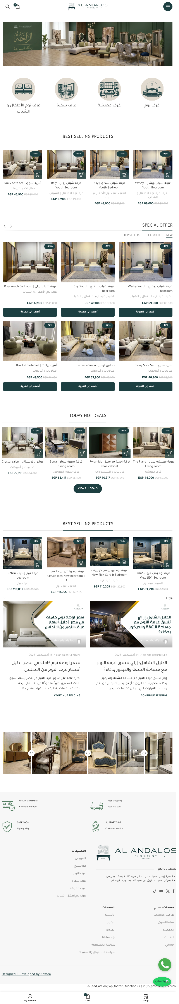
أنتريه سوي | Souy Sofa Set (22, 183)
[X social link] (168, 891)
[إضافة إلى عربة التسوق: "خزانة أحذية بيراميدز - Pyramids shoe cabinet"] (126, 453)
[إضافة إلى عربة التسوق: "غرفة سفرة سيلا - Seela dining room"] (82, 453)
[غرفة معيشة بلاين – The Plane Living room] (153, 442)
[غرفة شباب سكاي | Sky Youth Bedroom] (109, 164)
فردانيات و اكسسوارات (109, 472)
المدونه (110, 930)
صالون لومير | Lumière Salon (95, 365)
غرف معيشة (153, 472)
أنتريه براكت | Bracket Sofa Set (36, 365)
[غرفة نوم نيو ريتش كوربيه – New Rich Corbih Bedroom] (109, 551)
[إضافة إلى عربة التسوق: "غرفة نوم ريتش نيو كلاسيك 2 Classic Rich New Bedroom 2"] (81, 563)
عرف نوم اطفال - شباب (71, 896)
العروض (58, 472)
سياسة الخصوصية (103, 945)
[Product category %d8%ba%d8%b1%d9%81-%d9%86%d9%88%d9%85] (152, 94)
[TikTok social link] (155, 891)
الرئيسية (110, 915)
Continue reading (154, 695)
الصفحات (108, 907)
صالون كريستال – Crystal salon (22, 462)
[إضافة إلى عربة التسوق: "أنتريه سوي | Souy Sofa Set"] (38, 174)
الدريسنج (80, 866)
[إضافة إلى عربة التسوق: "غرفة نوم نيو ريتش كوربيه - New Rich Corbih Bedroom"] (124, 562)
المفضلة (168, 930)
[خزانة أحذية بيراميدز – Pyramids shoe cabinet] (110, 442)
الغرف (165, 193)
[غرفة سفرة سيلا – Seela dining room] (66, 442)
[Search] (7, 6)
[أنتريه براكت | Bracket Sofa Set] (30, 341)
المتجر (111, 922)
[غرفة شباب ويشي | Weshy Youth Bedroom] (152, 164)
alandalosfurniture (155, 655)
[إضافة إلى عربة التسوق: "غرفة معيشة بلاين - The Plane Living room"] (169, 453)
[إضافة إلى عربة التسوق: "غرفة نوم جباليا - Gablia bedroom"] (38, 564)
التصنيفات (79, 851)
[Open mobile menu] (168, 6)
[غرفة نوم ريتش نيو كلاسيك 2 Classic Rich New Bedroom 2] (66, 552)
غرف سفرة (72, 472)
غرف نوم (148, 583)
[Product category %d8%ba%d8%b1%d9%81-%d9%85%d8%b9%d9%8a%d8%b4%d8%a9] (109, 94)
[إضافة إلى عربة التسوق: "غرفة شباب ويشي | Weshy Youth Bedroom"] (168, 174)
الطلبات (169, 937)
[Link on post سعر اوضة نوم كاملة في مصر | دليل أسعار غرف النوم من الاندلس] (44, 624)
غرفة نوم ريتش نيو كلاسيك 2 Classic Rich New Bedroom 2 (66, 576)
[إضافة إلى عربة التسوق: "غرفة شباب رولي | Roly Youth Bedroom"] (81, 174)
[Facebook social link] (173, 891)
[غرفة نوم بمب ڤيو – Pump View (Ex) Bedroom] (152, 553)
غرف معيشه (78, 888)
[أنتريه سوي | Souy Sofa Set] (22, 164)
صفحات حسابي (163, 907)
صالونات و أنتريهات (23, 188)
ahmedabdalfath (151, 640)
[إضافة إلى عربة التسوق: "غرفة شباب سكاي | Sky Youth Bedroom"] (124, 174)
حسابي (169, 945)
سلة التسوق (166, 922)
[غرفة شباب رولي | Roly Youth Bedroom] (66, 164)
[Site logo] (87, 6)
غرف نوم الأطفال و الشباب (66, 193)
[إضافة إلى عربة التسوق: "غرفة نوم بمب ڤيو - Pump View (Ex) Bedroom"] (168, 564)
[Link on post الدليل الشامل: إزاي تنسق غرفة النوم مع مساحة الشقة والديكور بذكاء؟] (131, 624)
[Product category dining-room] (66, 94)
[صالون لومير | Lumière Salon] (88, 341)
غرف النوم (80, 873)
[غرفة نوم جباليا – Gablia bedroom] (22, 553)
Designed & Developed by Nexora (26, 974)
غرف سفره (79, 881)
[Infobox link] (132, 806)
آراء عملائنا (108, 937)
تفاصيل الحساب (163, 915)
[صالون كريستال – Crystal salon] (22, 442)
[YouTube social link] (161, 891)
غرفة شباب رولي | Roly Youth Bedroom (30, 286)
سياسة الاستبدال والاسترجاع (97, 952)
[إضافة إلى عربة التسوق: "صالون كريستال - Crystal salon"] (38, 453)
